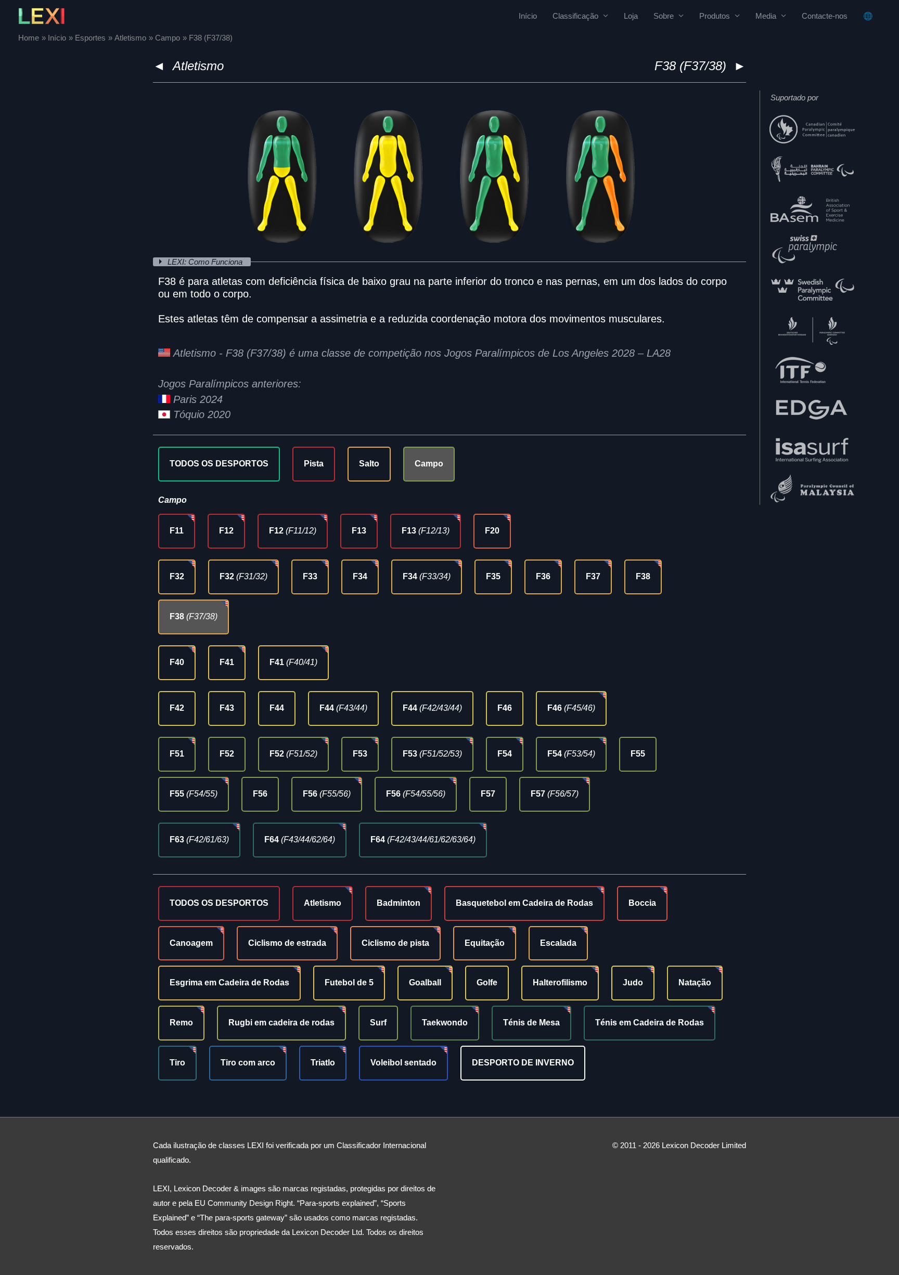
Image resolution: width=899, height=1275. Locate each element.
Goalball (425, 982)
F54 (504, 753)
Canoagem (191, 943)
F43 (227, 708)
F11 (177, 530)
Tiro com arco (248, 1062)
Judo (633, 982)
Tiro (177, 1062)
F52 (227, 753)
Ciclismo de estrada (287, 943)
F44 (276, 708)
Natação (694, 982)
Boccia (642, 903)
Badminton (398, 903)
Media (765, 15)
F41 (227, 662)
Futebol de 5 (349, 982)
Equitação (485, 943)
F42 (177, 708)
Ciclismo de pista (395, 943)
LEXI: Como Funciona (206, 261)
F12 (226, 530)
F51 (177, 753)
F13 (359, 530)
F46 (504, 708)
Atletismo (198, 66)
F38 (643, 576)
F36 (543, 576)
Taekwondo (445, 1022)
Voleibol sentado (403, 1062)
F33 (310, 576)
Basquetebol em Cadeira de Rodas (524, 903)
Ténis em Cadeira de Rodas (649, 1022)
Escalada (558, 943)
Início (528, 15)
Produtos (714, 15)
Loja (631, 15)
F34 (360, 576)
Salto (369, 463)
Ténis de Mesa (531, 1022)
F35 (493, 576)
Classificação (575, 15)
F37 (593, 576)
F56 (260, 793)
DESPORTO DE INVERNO (523, 1062)
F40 (177, 662)
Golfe (487, 982)
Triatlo (323, 1062)
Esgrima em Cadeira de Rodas (229, 982)
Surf (378, 1022)
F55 (638, 753)
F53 (360, 753)
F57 (488, 793)
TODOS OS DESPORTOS (219, 463)
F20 (492, 530)
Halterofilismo (560, 982)
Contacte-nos (824, 15)
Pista (314, 463)
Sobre (663, 15)
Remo (181, 1022)
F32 (177, 576)
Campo (429, 463)
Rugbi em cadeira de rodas (281, 1022)
